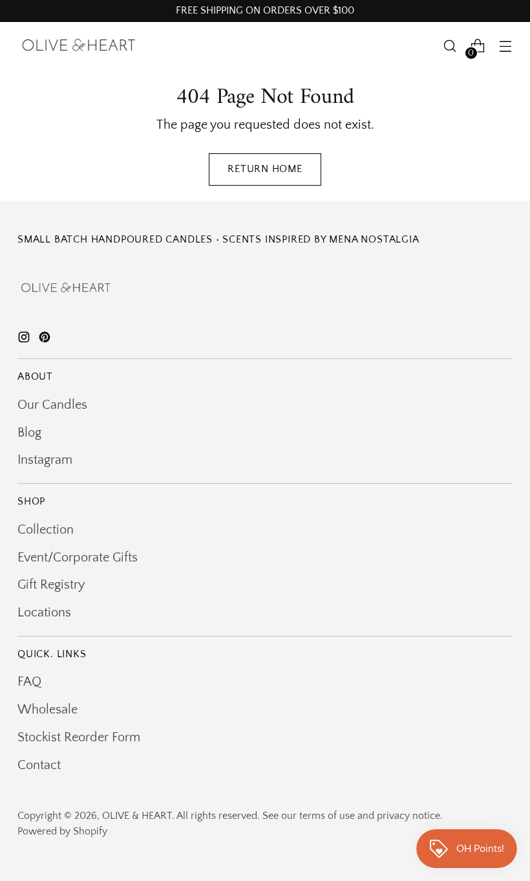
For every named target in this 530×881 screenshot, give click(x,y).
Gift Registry (51, 585)
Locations (44, 612)
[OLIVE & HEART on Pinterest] (46, 340)
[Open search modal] (450, 46)
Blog (29, 433)
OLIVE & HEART (137, 815)
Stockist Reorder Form (78, 737)
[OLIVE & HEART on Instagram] (25, 340)
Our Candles (52, 405)
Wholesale (47, 709)
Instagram (44, 460)
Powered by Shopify (62, 831)
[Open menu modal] (506, 46)
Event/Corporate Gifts (77, 557)
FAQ (29, 682)
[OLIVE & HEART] (78, 46)
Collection (45, 530)
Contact (39, 765)
